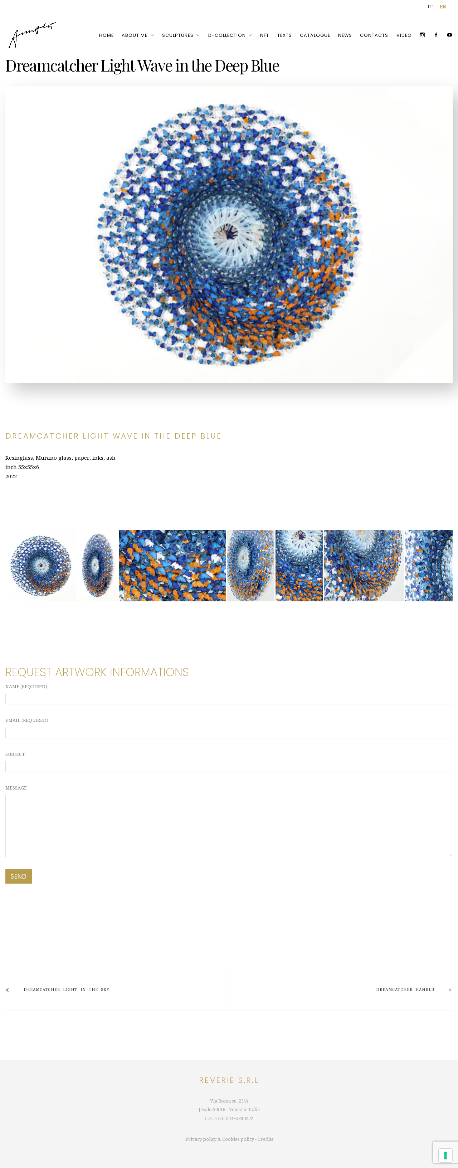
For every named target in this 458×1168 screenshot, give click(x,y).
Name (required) (26, 686)
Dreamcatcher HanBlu (405, 989)
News (345, 35)
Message (16, 788)
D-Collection (227, 35)
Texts (284, 35)
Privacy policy (200, 1139)
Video (404, 35)
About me (134, 35)
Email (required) (26, 720)
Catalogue (315, 35)
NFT (264, 35)
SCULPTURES (178, 35)
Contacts (374, 35)
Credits (265, 1139)
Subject (15, 754)
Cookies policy (238, 1139)
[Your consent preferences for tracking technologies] (445, 1155)
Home (106, 35)
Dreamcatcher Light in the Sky (66, 989)
